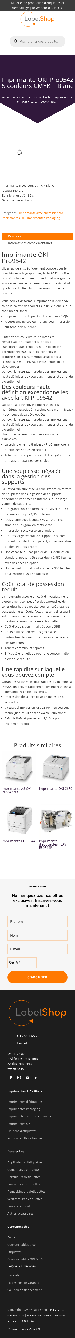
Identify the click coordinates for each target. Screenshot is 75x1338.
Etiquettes (15, 1252)
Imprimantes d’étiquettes (25, 1102)
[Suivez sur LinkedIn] (35, 1077)
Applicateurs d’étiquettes (25, 1162)
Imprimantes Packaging (43, 218)
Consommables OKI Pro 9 (25, 1259)
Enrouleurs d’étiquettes (24, 1184)
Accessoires (16, 1151)
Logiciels (13, 1275)
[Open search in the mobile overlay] (38, 41)
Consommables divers (23, 1245)
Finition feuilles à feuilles (25, 1138)
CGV (31, 1321)
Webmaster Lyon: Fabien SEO (24, 1329)
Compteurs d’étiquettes (24, 1170)
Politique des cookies (39, 1315)
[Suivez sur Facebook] (11, 1077)
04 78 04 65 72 (28, 1036)
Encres (12, 1237)
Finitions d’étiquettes (22, 1131)
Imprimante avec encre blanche (31, 97)
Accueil (5, 97)
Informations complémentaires (30, 243)
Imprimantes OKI (14, 218)
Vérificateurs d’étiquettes (25, 1199)
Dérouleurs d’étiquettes (24, 1177)
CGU (23, 1321)
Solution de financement (25, 1290)
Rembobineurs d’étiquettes (26, 1191)
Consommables (18, 1226)
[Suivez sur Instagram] (19, 1077)
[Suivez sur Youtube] (27, 1077)
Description (16, 236)
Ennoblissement (19, 1206)
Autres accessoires (21, 1213)
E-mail (22, 1043)
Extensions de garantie (23, 1283)
